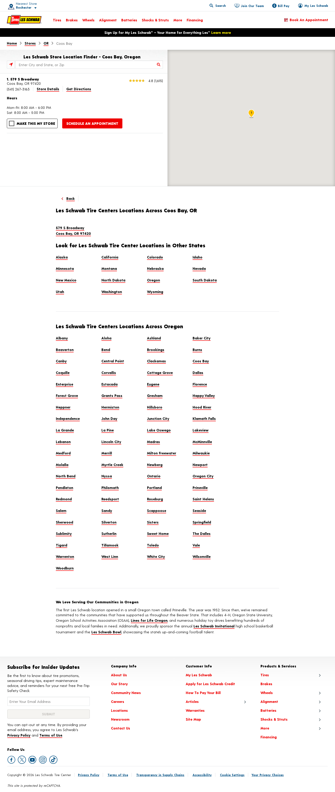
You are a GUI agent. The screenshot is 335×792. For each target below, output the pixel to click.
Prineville (200, 487)
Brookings (155, 349)
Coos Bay (201, 361)
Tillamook (110, 545)
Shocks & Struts (155, 20)
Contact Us (120, 728)
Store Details (48, 89)
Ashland (154, 338)
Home (12, 43)
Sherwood (64, 522)
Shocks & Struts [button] (274, 719)
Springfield (202, 522)
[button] (21, 6)
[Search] (159, 64)
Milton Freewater (161, 453)
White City (156, 556)
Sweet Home (158, 533)
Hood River (202, 407)
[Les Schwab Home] (24, 19)
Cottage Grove (160, 372)
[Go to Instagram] (43, 760)
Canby (61, 361)
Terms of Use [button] (50, 735)
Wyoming (155, 291)
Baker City (202, 338)
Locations (119, 710)
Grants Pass (111, 395)
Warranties (195, 710)
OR (46, 43)
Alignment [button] (269, 701)
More (177, 20)
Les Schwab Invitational (213, 626)
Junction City (158, 418)
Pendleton (64, 487)
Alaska (62, 257)
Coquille (63, 372)
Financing (195, 20)
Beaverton (65, 349)
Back (70, 198)
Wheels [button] (266, 692)
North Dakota (113, 280)
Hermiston (110, 407)
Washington (111, 291)
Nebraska (155, 268)
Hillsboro (154, 407)
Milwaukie (201, 453)
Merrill (106, 453)
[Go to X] (22, 760)
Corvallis (108, 372)
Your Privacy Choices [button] (268, 775)
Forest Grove (67, 395)
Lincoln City (111, 441)
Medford (63, 453)
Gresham (154, 395)
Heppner (63, 407)
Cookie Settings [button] (232, 775)
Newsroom (120, 719)
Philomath (110, 487)
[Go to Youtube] (32, 760)
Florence (200, 384)
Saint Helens (203, 499)
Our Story (119, 684)
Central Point (112, 361)
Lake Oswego (159, 430)
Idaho (197, 257)
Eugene (153, 384)
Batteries (129, 20)
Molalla (62, 464)
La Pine (107, 430)
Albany (62, 338)
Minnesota (65, 268)
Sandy (106, 510)
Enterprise (64, 384)
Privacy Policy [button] (19, 735)
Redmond (64, 499)
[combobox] (89, 64)
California (109, 257)
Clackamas (156, 361)
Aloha (106, 338)
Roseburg (155, 499)
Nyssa (106, 476)
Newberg (154, 464)
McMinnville (202, 441)
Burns (197, 349)
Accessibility (202, 775)
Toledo (153, 545)
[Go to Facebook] (11, 760)
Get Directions (78, 89)
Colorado (155, 257)
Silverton (108, 522)
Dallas (198, 372)
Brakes (72, 20)
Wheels (88, 20)
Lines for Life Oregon (149, 620)
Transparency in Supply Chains (160, 775)
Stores (30, 43)
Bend (105, 349)
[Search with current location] (11, 64)
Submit (48, 714)
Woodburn (65, 568)
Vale (196, 545)
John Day (109, 418)
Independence (68, 418)
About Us (119, 675)
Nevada (199, 268)
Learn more (221, 32)
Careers (117, 701)
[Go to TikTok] (53, 760)
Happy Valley (204, 395)
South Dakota (205, 280)
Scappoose (156, 510)
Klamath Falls (204, 418)
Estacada (109, 384)
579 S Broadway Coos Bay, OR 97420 (73, 231)
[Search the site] (217, 5)
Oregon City (203, 476)
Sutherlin (108, 533)
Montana (109, 268)
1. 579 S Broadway (23, 79)
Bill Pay (283, 6)
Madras (153, 441)
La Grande (65, 430)
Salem (61, 510)
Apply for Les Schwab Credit (210, 684)
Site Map (193, 719)
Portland (154, 487)
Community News (126, 692)
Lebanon (63, 441)
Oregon (153, 280)
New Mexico (66, 280)
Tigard (61, 545)
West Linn (109, 556)
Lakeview (201, 430)
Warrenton (65, 556)
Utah (60, 291)
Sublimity (64, 533)
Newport (200, 464)
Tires (57, 20)
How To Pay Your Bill (203, 692)
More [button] (264, 728)
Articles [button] (192, 701)
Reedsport (110, 499)
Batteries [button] (268, 710)
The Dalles (202, 533)
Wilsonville (202, 556)
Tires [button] (264, 675)
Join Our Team (252, 6)
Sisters (153, 522)
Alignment (108, 20)
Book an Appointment (309, 20)
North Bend (65, 476)
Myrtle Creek (112, 464)
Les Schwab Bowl (106, 632)
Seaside (199, 510)
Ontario (153, 476)
